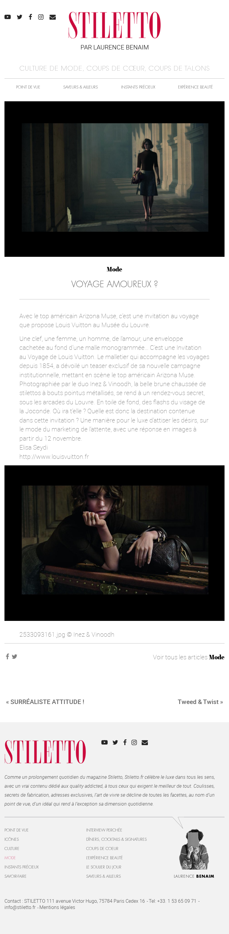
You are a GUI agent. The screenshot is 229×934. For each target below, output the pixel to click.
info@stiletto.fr (19, 907)
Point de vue (28, 87)
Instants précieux (138, 87)
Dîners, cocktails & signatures (116, 839)
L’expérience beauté (104, 858)
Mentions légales (57, 907)
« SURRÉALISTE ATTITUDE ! (45, 701)
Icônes (11, 839)
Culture (11, 849)
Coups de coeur (102, 849)
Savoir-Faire (15, 876)
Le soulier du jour (103, 867)
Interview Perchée (104, 830)
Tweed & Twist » (200, 701)
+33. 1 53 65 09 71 (176, 901)
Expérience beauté (195, 87)
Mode (114, 269)
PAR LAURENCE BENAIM (115, 47)
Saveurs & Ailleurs (80, 87)
